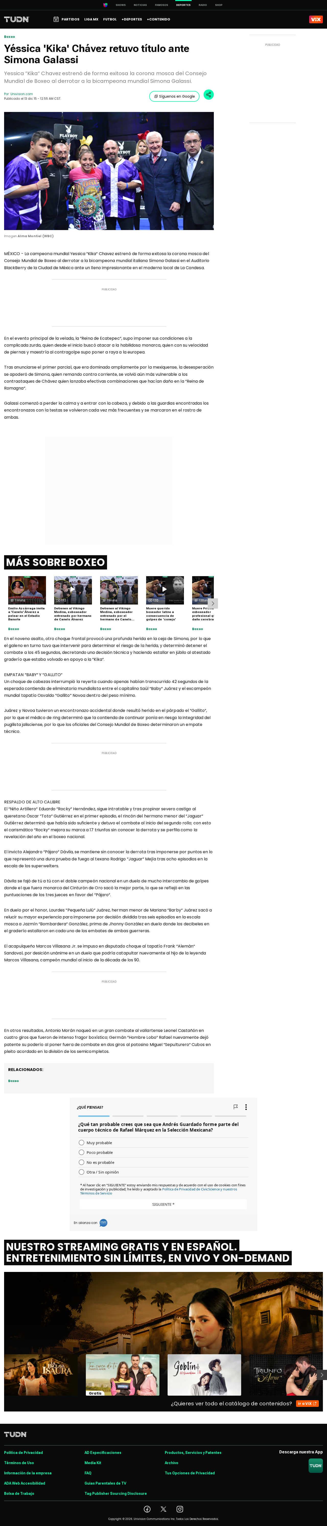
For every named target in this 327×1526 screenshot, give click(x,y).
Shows (121, 5)
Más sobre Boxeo (55, 562)
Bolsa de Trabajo (19, 1493)
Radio (203, 5)
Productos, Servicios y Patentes (193, 1453)
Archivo (171, 1463)
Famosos (161, 5)
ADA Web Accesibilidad (24, 1483)
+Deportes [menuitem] (132, 19)
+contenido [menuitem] (158, 19)
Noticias (140, 5)
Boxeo (9, 37)
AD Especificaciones (103, 1453)
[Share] (209, 94)
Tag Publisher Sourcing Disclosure (116, 1493)
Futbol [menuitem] (110, 19)
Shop (219, 5)
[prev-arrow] (1, 1375)
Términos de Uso (19, 1463)
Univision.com (21, 94)
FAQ (88, 1473)
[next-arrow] (213, 603)
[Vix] (316, 19)
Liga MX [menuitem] (91, 19)
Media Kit (93, 1463)
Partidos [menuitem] (70, 19)
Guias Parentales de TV (105, 1483)
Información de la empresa (28, 1473)
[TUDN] (16, 19)
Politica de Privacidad (23, 1453)
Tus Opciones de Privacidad (190, 1473)
